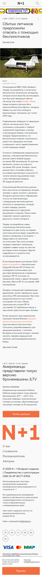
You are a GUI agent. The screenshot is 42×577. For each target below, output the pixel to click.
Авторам (8, 461)
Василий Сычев (8, 42)
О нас (6, 446)
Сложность (10, 451)
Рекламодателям (14, 456)
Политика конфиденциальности (32, 561)
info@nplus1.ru (25, 521)
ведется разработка (12, 264)
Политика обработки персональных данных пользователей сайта (20, 555)
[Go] (4, 3)
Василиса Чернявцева (11, 387)
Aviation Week (29, 101)
